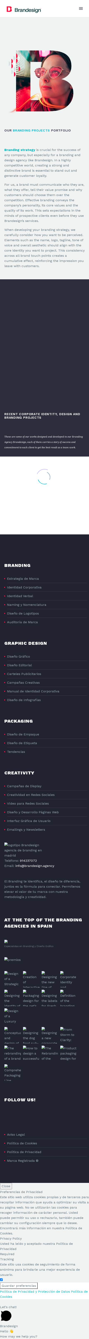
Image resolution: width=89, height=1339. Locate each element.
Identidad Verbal (20, 596)
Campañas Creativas (23, 683)
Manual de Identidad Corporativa (33, 691)
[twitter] (22, 1116)
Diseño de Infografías (24, 700)
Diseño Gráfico (18, 656)
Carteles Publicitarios (24, 674)
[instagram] (29, 1116)
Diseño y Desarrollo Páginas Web (33, 812)
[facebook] (6, 1116)
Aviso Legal (16, 1135)
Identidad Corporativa (24, 587)
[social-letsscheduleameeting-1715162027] (52, 1116)
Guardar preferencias (19, 1286)
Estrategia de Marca (23, 579)
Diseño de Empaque (23, 734)
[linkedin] (14, 1116)
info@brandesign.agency (34, 866)
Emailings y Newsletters (26, 830)
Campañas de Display (24, 786)
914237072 (28, 861)
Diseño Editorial (19, 665)
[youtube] (37, 1116)
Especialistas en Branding (19, 946)
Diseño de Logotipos (23, 613)
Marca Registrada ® (22, 1161)
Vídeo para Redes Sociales (28, 803)
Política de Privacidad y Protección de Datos (35, 1291)
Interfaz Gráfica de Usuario (29, 821)
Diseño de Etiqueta (22, 743)
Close (6, 1186)
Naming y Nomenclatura (26, 605)
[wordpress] (45, 1116)
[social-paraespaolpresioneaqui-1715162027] (60, 1116)
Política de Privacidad (24, 1152)
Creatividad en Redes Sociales (31, 795)
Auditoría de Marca (22, 622)
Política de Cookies (22, 1143)
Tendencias (16, 752)
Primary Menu (81, 8)
